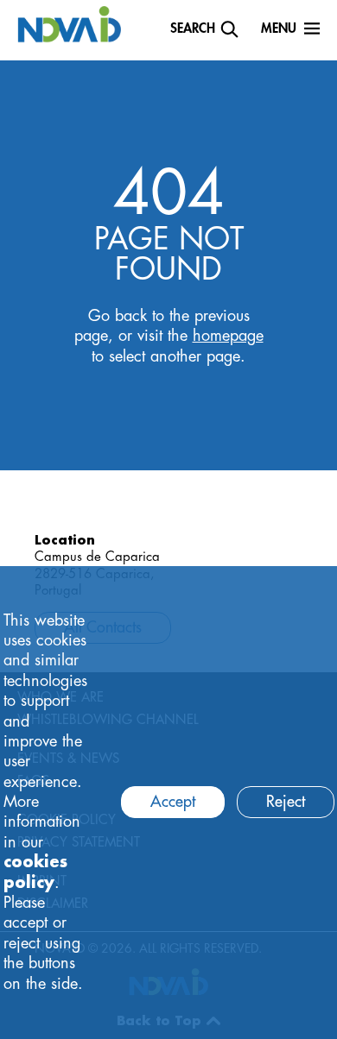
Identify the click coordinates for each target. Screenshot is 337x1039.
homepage (228, 335)
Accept (172, 801)
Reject (285, 801)
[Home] (69, 23)
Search (192, 28)
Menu (278, 28)
